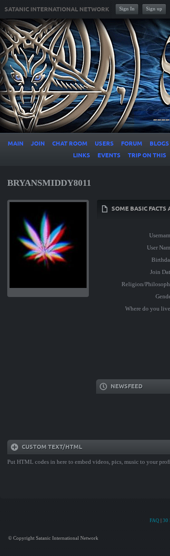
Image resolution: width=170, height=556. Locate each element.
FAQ (154, 520)
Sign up (154, 8)
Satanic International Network (57, 9)
